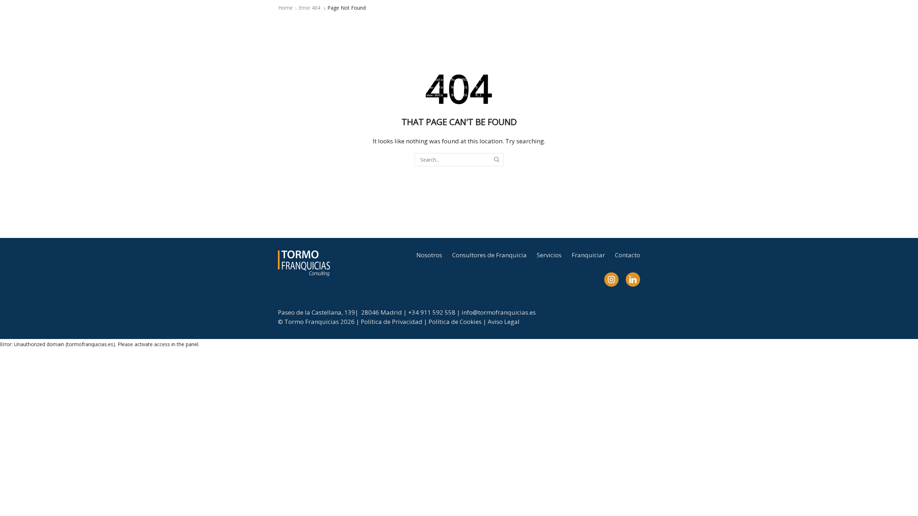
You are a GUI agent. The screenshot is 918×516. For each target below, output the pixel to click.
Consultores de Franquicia (489, 255)
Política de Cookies (455, 321)
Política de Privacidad (391, 321)
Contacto (627, 255)
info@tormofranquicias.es (499, 312)
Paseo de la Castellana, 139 (316, 312)
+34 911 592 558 (431, 312)
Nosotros (429, 255)
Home (285, 7)
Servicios (549, 255)
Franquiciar (588, 255)
